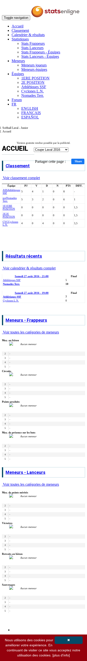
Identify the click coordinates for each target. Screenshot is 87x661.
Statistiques (20, 39)
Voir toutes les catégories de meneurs (30, 332)
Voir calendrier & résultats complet (29, 268)
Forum (17, 100)
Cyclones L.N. (32, 91)
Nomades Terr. (32, 95)
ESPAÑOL (30, 117)
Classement (20, 30)
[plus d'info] (61, 655)
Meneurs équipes (34, 69)
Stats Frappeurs (33, 43)
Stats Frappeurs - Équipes (40, 52)
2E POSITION (32, 82)
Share (78, 161)
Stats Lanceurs (32, 48)
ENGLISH (29, 108)
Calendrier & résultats (28, 35)
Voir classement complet (21, 178)
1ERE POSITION (35, 78)
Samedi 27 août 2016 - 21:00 (32, 276)
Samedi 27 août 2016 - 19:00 (32, 292)
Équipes (18, 74)
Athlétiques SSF (33, 87)
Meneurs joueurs (34, 65)
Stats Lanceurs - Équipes (40, 56)
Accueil (17, 26)
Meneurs (18, 61)
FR (14, 104)
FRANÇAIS (31, 113)
